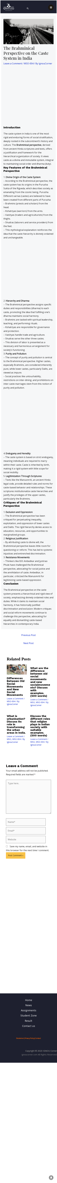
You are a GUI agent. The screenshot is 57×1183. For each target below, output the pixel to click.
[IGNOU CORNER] (8, 7)
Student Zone (28, 1015)
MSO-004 (28, 63)
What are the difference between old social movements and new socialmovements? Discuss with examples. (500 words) (40, 681)
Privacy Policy (29, 1038)
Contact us (28, 1026)
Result (28, 1020)
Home (28, 1000)
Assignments (28, 1010)
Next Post (28, 643)
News (28, 1005)
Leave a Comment (12, 63)
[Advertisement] (28, 96)
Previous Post (28, 635)
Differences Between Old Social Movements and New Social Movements (15, 687)
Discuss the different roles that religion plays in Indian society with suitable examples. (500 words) (40, 725)
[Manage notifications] (51, 1177)
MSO (32, 702)
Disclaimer (20, 1038)
